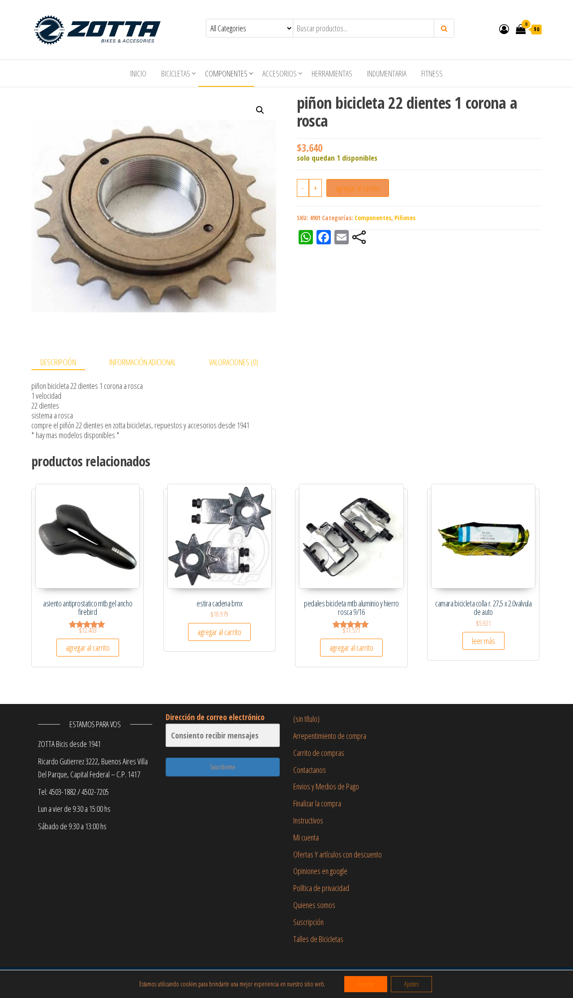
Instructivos (308, 820)
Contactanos (309, 769)
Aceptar (366, 984)
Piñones (404, 217)
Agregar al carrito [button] (88, 647)
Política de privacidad (321, 888)
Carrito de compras (318, 752)
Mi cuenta (306, 837)
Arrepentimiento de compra (329, 735)
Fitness (432, 73)
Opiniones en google (320, 871)
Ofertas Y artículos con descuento (337, 854)
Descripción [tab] (58, 362)
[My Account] (504, 28)
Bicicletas (175, 73)
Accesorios (279, 73)
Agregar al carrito (358, 188)
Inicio (138, 73)
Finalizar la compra (317, 803)
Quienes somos (314, 905)
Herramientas (332, 73)
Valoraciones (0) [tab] (233, 362)
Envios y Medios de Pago (326, 786)
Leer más (483, 640)
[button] (260, 110)
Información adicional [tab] (142, 362)
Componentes (226, 73)
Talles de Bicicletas (318, 939)
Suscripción (308, 922)
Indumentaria (386, 73)
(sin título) (306, 718)
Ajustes (411, 984)
